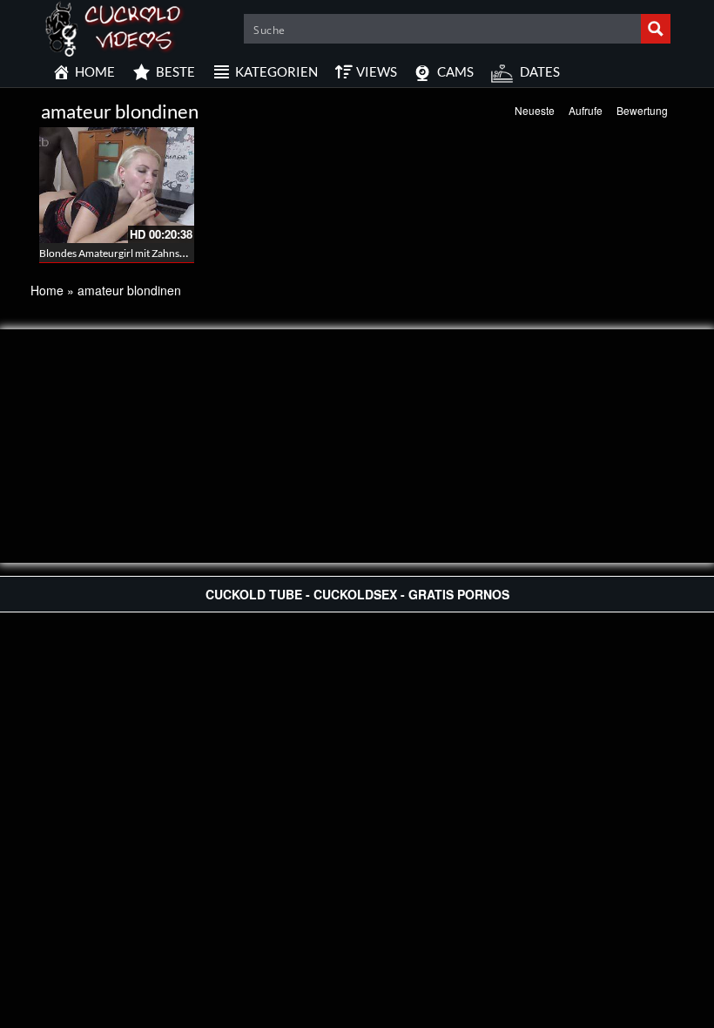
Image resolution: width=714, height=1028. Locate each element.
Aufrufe (586, 110)
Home (47, 290)
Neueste (535, 110)
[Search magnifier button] (655, 29)
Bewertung (642, 110)
